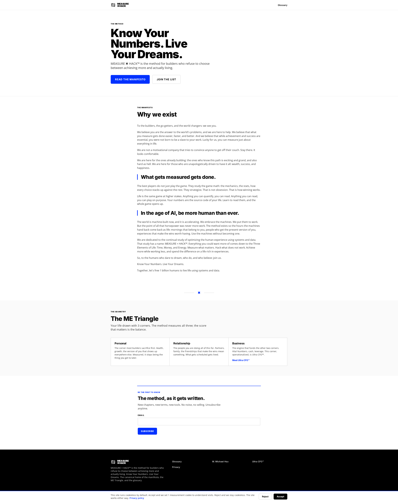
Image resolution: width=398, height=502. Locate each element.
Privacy (176, 467)
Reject (265, 496)
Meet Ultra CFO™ (241, 360)
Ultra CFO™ (258, 461)
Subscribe (147, 431)
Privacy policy (137, 498)
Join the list (166, 79)
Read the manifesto (130, 79)
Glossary (282, 5)
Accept (280, 496)
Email (141, 415)
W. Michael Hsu (220, 461)
